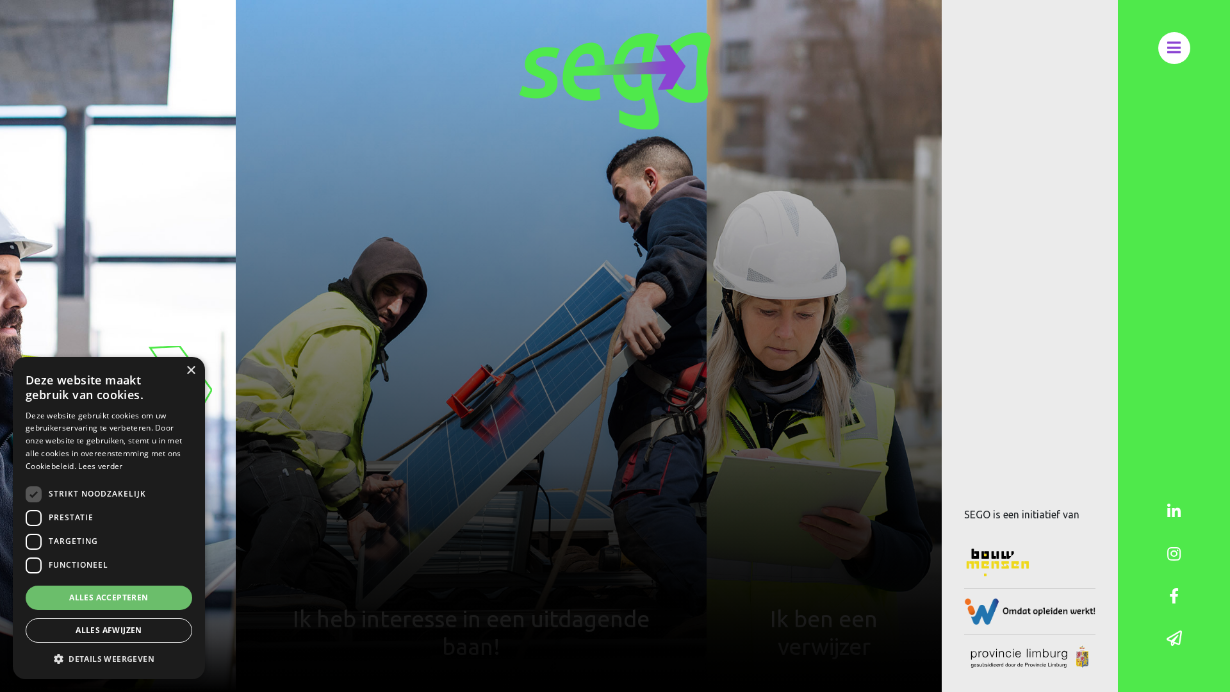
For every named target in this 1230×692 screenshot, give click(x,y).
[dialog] (109, 518)
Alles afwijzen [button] (109, 630)
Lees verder (100, 466)
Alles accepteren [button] (108, 597)
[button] (109, 658)
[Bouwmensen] (1029, 563)
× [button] (190, 370)
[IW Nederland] (1029, 611)
